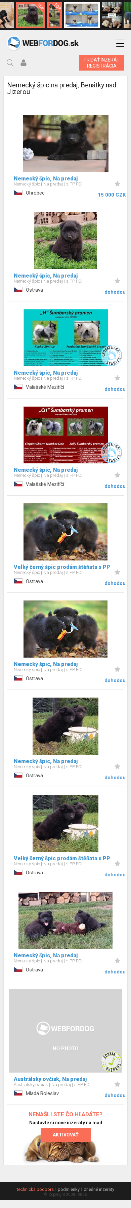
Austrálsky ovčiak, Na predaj (50, 1079)
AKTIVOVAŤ (66, 1134)
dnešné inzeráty (99, 1189)
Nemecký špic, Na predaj (46, 178)
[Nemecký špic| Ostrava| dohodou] (30, 15)
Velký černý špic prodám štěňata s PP (62, 567)
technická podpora (35, 1189)
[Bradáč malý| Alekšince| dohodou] (112, 15)
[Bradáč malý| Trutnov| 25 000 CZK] (54, 15)
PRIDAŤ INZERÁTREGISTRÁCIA (102, 63)
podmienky (69, 1189)
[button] (120, 43)
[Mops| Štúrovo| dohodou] (82, 15)
